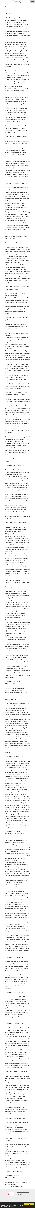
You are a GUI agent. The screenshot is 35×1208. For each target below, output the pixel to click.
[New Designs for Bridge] (17, 1)
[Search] (28, 2)
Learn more (13, 1206)
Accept (29, 1204)
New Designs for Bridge (20, 1202)
